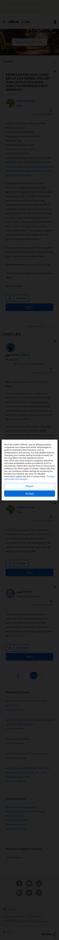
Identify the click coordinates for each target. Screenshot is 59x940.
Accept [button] (29, 493)
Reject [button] (29, 486)
